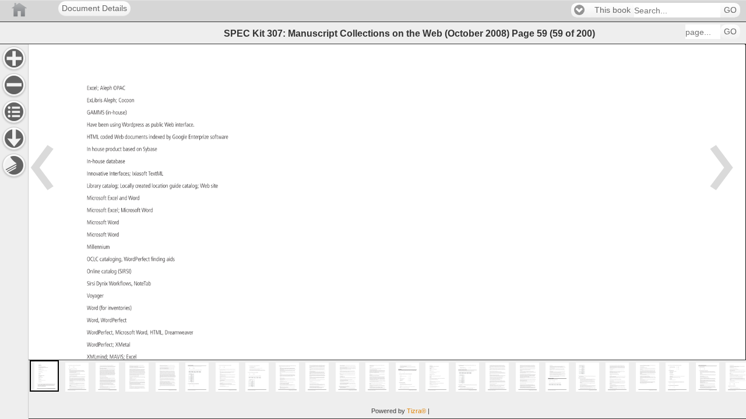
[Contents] (14, 111)
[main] (387, 231)
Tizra (416, 410)
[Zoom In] (14, 58)
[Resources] (14, 138)
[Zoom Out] (14, 85)
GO (730, 10)
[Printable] (14, 165)
